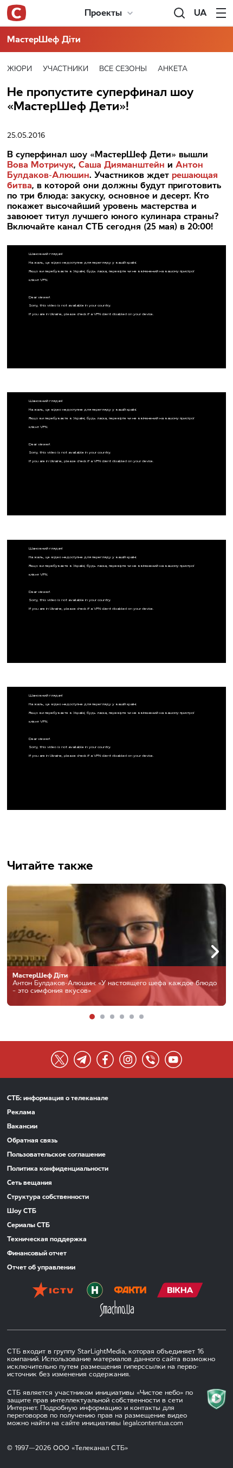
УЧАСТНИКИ (65, 69)
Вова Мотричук (40, 164)
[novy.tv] (95, 1291)
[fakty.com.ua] (130, 1291)
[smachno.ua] (117, 1309)
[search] (179, 13)
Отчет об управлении (41, 1267)
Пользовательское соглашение (56, 1154)
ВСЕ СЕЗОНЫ (123, 69)
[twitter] (59, 1059)
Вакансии (22, 1126)
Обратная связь (32, 1140)
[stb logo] (16, 13)
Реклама (21, 1112)
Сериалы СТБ (28, 1225)
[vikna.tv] (180, 1291)
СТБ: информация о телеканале (57, 1098)
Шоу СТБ (21, 1211)
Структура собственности (48, 1197)
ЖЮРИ (19, 69)
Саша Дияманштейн (122, 164)
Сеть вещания (29, 1182)
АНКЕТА (172, 69)
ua (200, 13)
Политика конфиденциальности (57, 1168)
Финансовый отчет (37, 1253)
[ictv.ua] (53, 1291)
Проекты (103, 13)
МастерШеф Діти (44, 39)
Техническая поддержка (47, 1239)
